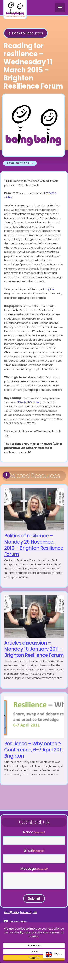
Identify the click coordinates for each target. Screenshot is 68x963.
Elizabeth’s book (28, 402)
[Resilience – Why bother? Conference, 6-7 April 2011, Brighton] (34, 739)
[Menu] (60, 7)
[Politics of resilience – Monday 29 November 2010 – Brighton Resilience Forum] (34, 536)
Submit (34, 898)
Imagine (48, 289)
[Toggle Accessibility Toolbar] (6, 475)
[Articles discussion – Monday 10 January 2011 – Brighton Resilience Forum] (34, 640)
